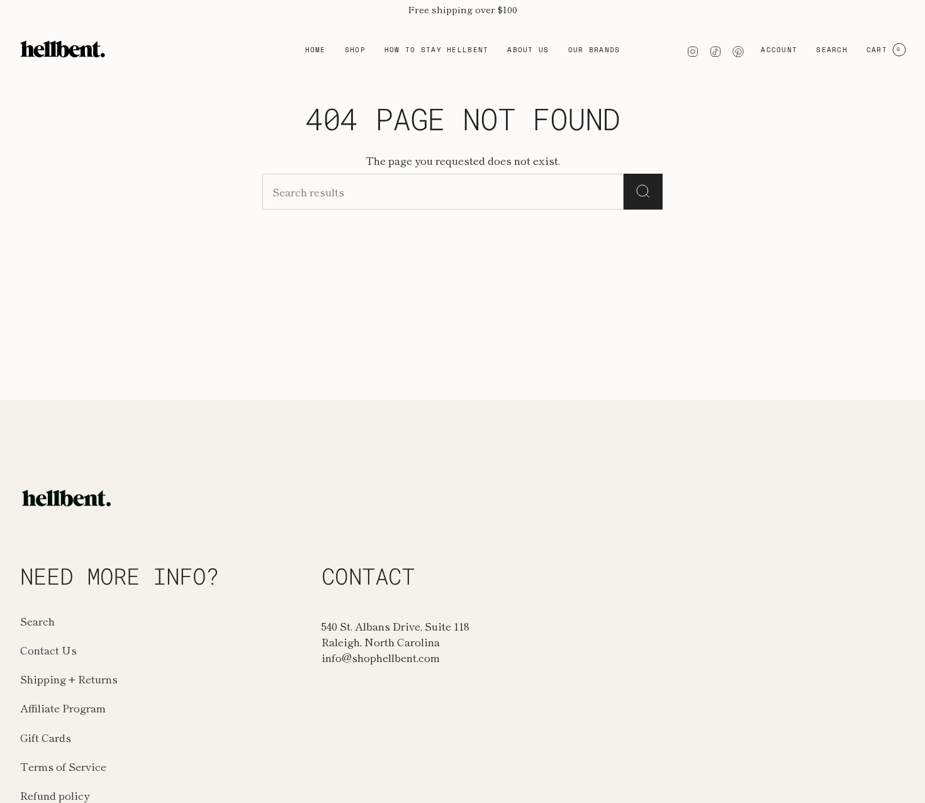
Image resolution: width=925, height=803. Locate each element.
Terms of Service (63, 766)
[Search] (643, 192)
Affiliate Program (63, 708)
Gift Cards (45, 737)
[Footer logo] (67, 498)
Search (37, 621)
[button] (355, 49)
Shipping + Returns (69, 679)
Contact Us (48, 650)
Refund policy (54, 795)
